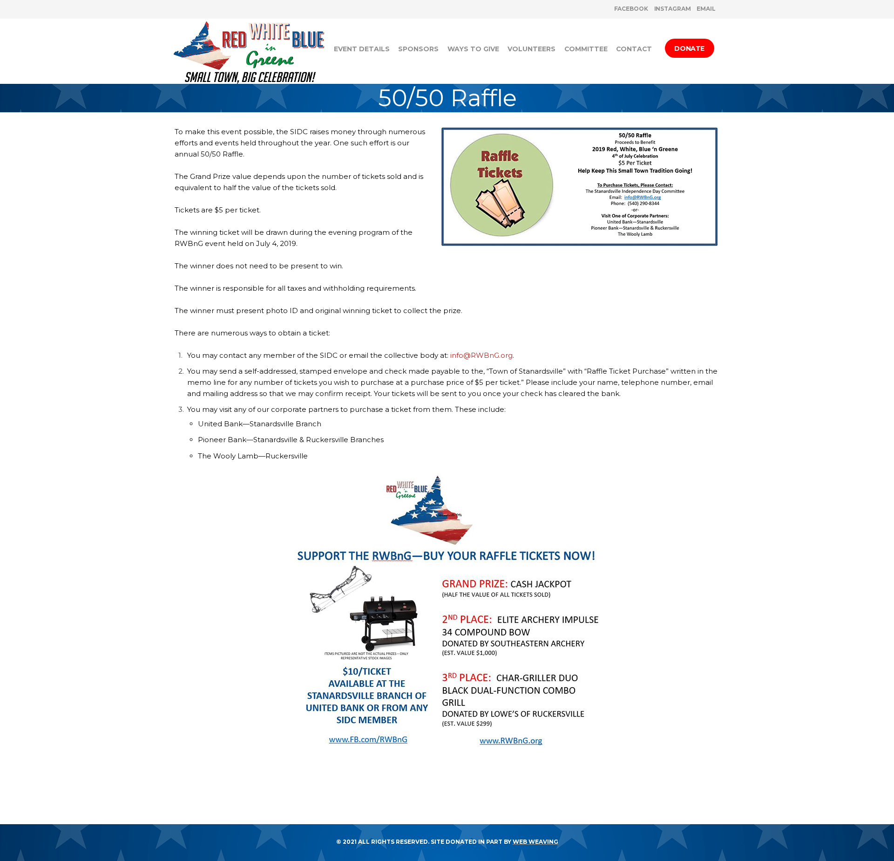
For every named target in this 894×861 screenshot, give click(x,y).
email (706, 8)
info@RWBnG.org (481, 355)
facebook (631, 8)
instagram (672, 8)
